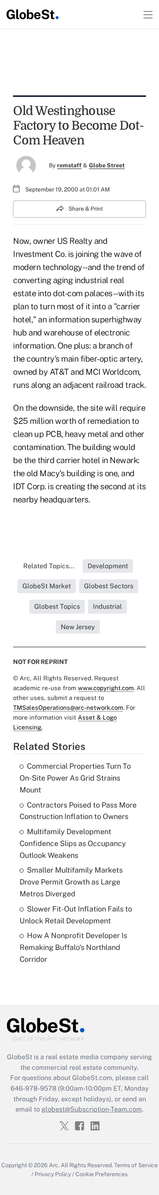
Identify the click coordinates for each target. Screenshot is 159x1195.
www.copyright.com (106, 687)
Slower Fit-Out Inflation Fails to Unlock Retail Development (76, 915)
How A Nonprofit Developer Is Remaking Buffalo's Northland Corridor (73, 947)
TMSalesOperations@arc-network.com (68, 707)
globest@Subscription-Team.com (92, 1109)
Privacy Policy (53, 1174)
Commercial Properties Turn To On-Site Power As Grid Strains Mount (75, 778)
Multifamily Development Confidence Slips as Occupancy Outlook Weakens (73, 843)
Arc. (54, 1165)
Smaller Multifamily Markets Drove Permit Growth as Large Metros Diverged (71, 882)
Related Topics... (49, 566)
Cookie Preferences (101, 1174)
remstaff (69, 165)
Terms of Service (136, 1165)
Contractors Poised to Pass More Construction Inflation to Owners (78, 811)
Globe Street (107, 165)
